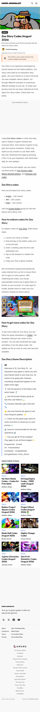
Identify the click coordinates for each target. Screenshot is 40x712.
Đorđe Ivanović (6, 539)
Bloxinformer (20, 691)
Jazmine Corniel (7, 565)
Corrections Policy (17, 634)
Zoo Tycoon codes (24, 171)
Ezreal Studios (15, 209)
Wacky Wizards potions (11, 174)
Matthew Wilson (7, 487)
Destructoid (20, 671)
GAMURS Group (33, 699)
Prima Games (20, 662)
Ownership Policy (16, 637)
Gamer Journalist (20, 673)
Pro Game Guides (20, 650)
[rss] (4, 620)
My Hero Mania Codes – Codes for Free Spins (10, 481)
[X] (9, 620)
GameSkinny (20, 676)
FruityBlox (20, 688)
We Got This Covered (20, 668)
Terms (4, 634)
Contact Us (5, 631)
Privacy (4, 637)
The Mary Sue (20, 682)
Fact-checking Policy (18, 628)
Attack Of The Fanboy (20, 659)
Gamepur (20, 656)
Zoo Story (23, 229)
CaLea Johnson (26, 539)
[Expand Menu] (36, 3)
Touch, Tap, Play (20, 685)
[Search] (32, 3)
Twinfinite (20, 653)
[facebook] (14, 620)
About (4, 628)
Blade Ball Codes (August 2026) (9, 534)
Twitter (30, 335)
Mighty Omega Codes (28, 534)
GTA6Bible (20, 694)
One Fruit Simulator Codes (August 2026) (29, 559)
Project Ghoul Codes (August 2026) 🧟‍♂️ (28, 509)
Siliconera (20, 665)
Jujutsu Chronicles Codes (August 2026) (10, 559)
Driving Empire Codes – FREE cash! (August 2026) (28, 482)
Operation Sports (20, 679)
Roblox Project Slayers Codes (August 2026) (8, 509)
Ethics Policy (15, 631)
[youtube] (19, 620)
